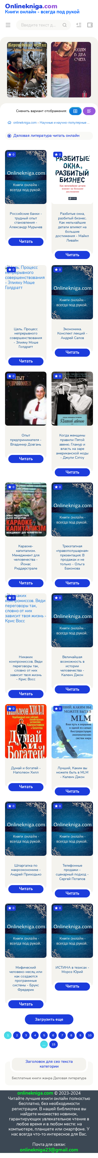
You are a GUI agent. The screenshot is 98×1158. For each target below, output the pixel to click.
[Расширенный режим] (89, 111)
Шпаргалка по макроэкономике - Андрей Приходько (25, 870)
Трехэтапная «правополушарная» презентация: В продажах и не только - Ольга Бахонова (72, 557)
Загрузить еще (49, 1019)
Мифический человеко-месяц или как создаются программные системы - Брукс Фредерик (25, 978)
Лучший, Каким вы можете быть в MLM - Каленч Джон (72, 772)
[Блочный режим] (75, 111)
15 (53, 1044)
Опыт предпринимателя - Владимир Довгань (25, 440)
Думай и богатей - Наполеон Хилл (26, 770)
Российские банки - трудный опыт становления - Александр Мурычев (25, 220)
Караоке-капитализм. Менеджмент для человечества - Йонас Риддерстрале (25, 557)
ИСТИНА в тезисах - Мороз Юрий (72, 969)
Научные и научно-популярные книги (67, 122)
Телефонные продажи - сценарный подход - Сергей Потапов (72, 872)
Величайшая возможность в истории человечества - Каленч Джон (72, 666)
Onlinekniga (42, 8)
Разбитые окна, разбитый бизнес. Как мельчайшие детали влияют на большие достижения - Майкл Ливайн (72, 227)
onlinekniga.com (25, 122)
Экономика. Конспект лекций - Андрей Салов (72, 333)
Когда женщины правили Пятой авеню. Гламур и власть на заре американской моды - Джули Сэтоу (72, 446)
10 (89, 1035)
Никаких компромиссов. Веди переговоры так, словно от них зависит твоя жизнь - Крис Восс (25, 668)
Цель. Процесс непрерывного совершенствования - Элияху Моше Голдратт (26, 338)
